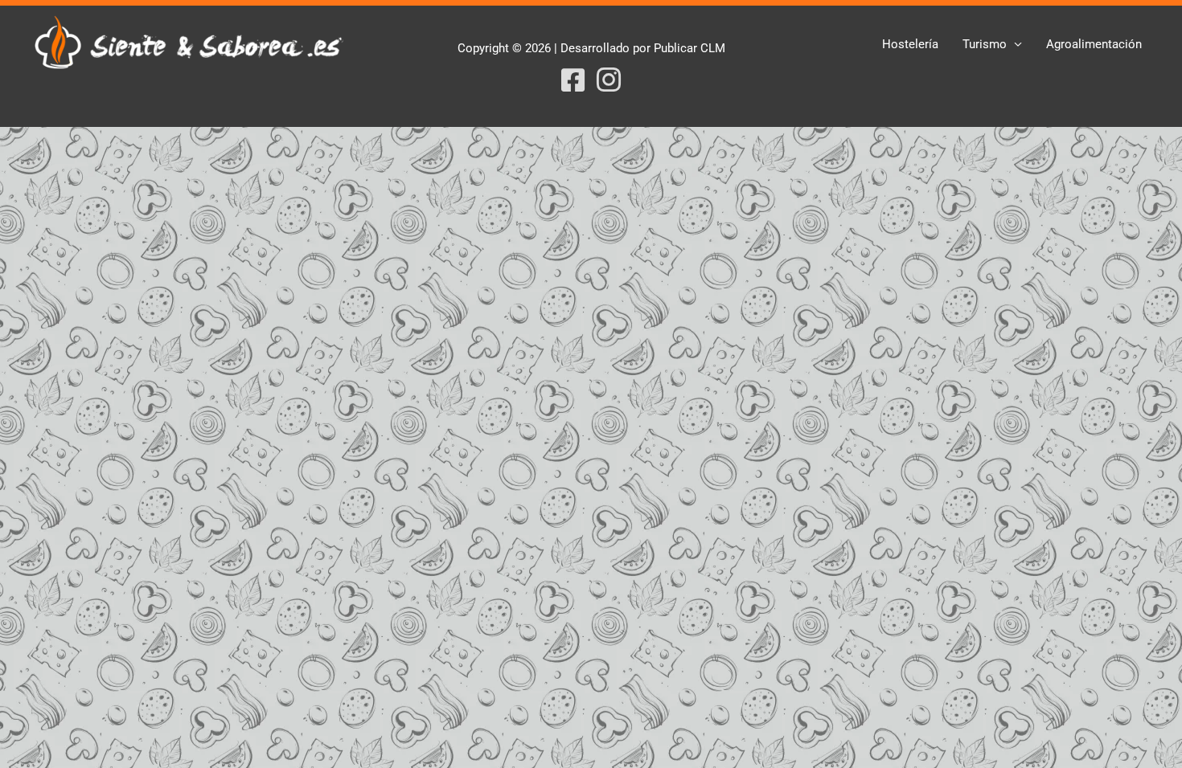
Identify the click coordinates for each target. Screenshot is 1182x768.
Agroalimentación (1094, 44)
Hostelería (910, 44)
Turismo (984, 44)
